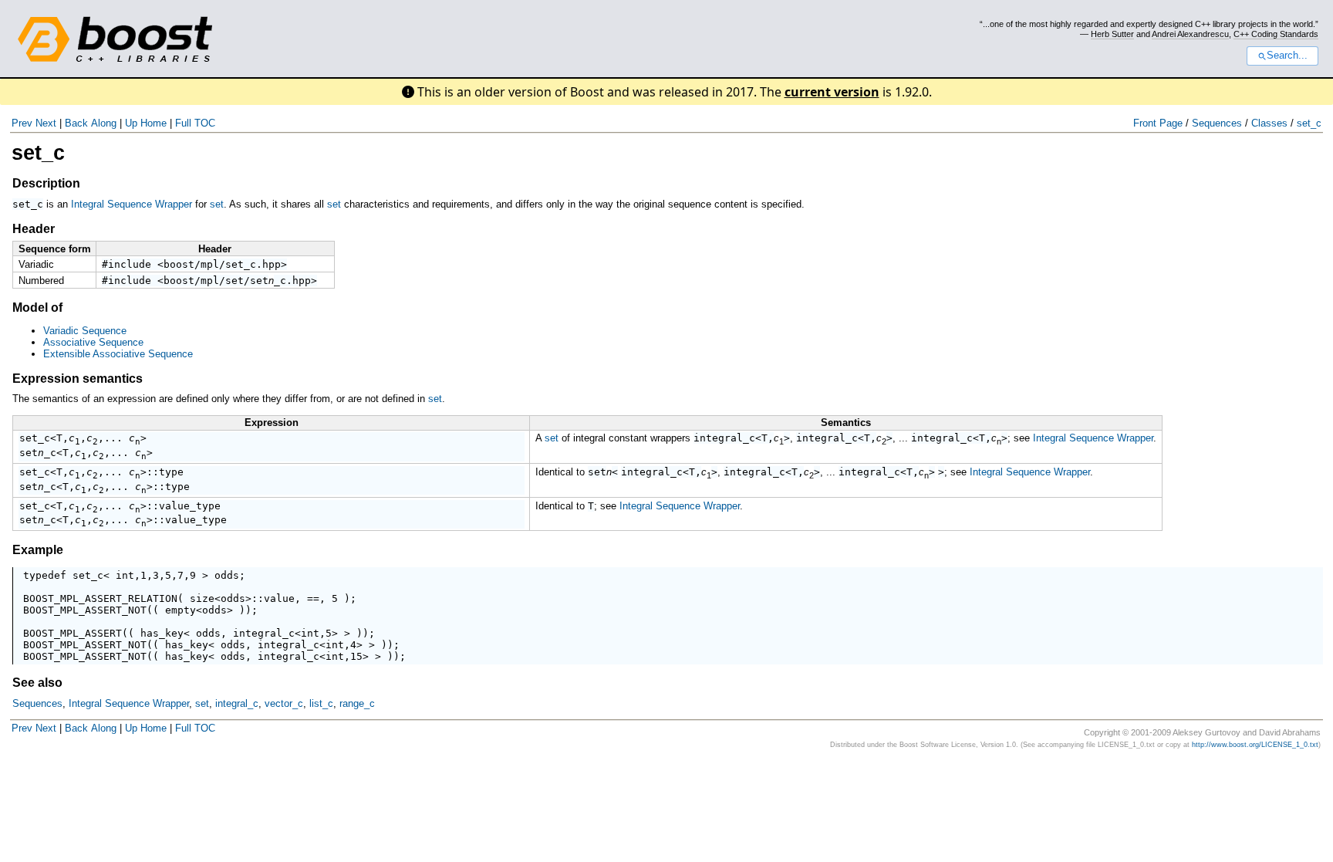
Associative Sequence (93, 342)
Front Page (1158, 123)
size (202, 598)
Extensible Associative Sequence (118, 354)
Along (103, 123)
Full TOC (195, 123)
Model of (37, 307)
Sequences (1217, 123)
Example (37, 549)
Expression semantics (77, 378)
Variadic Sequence (85, 330)
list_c (321, 703)
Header (33, 228)
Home (153, 123)
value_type (190, 506)
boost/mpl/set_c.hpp (222, 264)
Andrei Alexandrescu (1190, 34)
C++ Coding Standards (1275, 34)
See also (37, 682)
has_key (162, 633)
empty (180, 610)
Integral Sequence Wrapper (131, 204)
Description (46, 183)
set (217, 204)
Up (131, 123)
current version (832, 91)
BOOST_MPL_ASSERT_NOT (85, 610)
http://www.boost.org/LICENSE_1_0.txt (1255, 745)
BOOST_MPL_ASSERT (72, 633)
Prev (22, 123)
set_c (1309, 123)
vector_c (284, 703)
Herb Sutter (1112, 34)
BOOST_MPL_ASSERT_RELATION (100, 598)
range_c (357, 703)
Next (45, 123)
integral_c (724, 438)
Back (76, 123)
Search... (1287, 55)
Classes (1269, 123)
